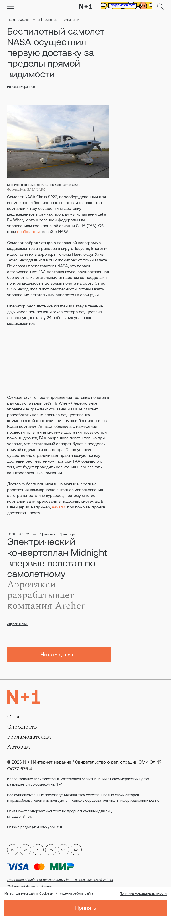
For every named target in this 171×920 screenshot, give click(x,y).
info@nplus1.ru (51, 827)
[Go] (10, 6)
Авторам (18, 746)
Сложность (22, 726)
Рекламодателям (29, 736)
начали (58, 507)
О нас (14, 716)
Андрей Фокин (17, 624)
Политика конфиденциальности (143, 893)
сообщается (28, 231)
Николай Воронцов (21, 87)
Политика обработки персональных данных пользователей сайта (60, 880)
